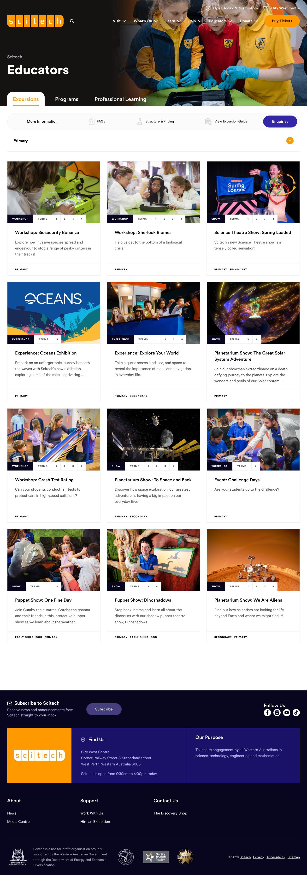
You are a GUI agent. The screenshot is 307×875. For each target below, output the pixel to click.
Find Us (96, 739)
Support (89, 801)
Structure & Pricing (160, 121)
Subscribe (104, 709)
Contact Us (166, 801)
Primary (20, 140)
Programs (66, 99)
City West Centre (285, 8)
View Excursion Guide (230, 121)
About (14, 801)
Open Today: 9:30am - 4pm (235, 8)
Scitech (14, 57)
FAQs (101, 121)
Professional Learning (120, 99)
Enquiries (280, 121)
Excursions (26, 99)
